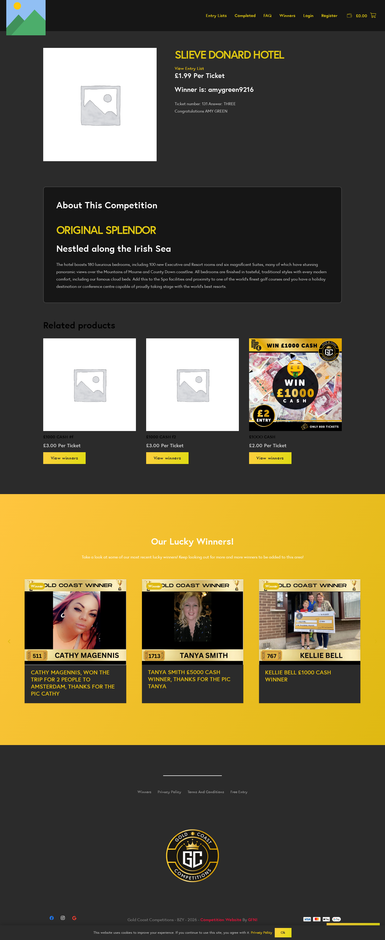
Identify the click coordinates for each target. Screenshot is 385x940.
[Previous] (9, 641)
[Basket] (373, 15)
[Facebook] (51, 918)
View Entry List (189, 68)
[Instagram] (63, 918)
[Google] (74, 918)
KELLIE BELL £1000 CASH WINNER (181, 676)
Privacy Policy (169, 792)
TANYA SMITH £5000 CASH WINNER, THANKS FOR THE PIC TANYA (72, 679)
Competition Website (220, 919)
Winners (144, 792)
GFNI (252, 919)
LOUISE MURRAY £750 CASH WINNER (303, 676)
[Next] (375, 641)
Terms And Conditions (206, 792)
